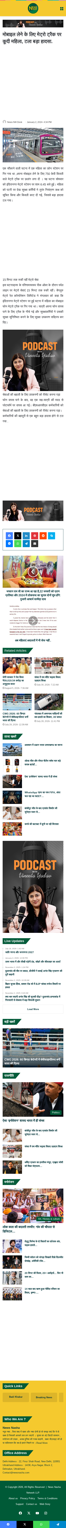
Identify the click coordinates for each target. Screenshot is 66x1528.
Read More (42, 1443)
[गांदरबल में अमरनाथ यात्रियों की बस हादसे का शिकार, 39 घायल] (49, 702)
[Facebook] (9, 535)
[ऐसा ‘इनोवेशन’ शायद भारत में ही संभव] (12, 781)
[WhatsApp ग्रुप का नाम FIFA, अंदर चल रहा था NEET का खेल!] (12, 797)
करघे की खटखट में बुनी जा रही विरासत (42, 824)
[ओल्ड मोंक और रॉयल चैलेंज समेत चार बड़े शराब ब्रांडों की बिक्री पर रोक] (12, 765)
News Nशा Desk (14, 122)
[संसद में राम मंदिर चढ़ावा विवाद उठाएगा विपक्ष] (49, 665)
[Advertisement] (33, 81)
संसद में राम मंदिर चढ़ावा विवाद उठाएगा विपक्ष (44, 1146)
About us (13, 1498)
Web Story (45, 1504)
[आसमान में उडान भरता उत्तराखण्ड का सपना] (12, 749)
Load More (33, 1009)
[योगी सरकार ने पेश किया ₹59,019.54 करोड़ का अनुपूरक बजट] (17, 665)
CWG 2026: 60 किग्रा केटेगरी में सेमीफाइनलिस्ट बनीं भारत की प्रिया (15, 717)
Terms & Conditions (47, 1498)
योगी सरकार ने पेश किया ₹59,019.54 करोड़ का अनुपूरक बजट (13, 680)
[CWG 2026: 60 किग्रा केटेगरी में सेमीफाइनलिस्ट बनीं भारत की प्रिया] (17, 702)
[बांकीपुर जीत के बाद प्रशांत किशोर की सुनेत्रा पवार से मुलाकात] (12, 813)
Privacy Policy (27, 1498)
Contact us (31, 1504)
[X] (17, 535)
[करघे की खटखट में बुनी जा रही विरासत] (12, 829)
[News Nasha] (33, 8)
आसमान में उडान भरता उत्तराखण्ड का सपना (43, 744)
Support (20, 1504)
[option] (33, 1047)
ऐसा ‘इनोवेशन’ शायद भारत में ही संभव (41, 776)
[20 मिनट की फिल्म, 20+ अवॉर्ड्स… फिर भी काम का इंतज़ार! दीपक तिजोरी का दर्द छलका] (12, 1278)
